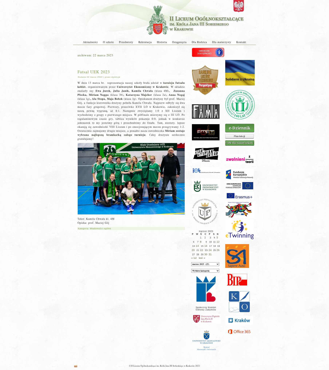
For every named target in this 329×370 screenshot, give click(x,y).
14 (197, 246)
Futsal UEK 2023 (93, 71)
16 (206, 246)
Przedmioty (126, 42)
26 (218, 250)
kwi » (202, 258)
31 (210, 254)
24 (210, 250)
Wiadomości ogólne (100, 228)
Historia (162, 42)
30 (206, 254)
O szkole (108, 42)
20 (193, 250)
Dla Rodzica (199, 42)
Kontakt (241, 42)
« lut (194, 258)
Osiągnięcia (179, 42)
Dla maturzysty (221, 42)
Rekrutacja (145, 42)
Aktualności (90, 42)
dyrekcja (115, 77)
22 (201, 250)
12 (218, 242)
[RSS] (75, 366)
